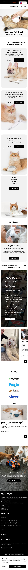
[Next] (25, 361)
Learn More (14, 188)
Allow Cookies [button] (17, 566)
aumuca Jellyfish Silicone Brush (11, 525)
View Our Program (14, 481)
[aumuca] (14, 6)
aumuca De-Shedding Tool (10, 523)
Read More (4, 431)
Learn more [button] (5, 562)
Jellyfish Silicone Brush (14, 139)
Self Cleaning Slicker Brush (14, 94)
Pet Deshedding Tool (14, 52)
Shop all (3, 518)
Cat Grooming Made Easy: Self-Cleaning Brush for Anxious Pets (12, 423)
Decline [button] (4, 566)
